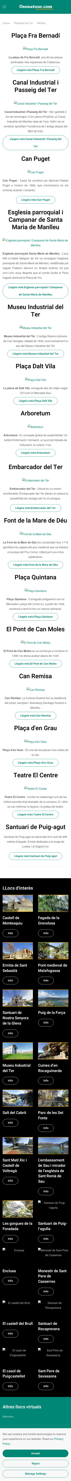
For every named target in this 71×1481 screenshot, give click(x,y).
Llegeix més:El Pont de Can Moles (36, 664)
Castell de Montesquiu (12, 920)
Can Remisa (35, 676)
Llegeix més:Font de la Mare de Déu (35, 565)
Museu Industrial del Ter (35, 311)
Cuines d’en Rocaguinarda (50, 1068)
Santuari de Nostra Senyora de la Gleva (16, 1018)
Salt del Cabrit (14, 1112)
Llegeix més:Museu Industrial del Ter (36, 354)
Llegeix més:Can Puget (35, 200)
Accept (35, 1453)
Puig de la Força (51, 1012)
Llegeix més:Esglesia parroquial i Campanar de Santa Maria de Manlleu (35, 291)
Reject (35, 1463)
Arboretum (35, 413)
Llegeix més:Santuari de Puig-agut (35, 856)
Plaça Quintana (35, 577)
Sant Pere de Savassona (48, 1373)
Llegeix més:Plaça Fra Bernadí (35, 70)
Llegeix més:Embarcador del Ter (35, 508)
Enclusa (9, 1271)
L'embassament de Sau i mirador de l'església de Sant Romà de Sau (51, 1170)
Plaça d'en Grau (35, 728)
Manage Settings (35, 1474)
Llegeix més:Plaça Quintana (35, 617)
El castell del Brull (18, 1323)
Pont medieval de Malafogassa (52, 968)
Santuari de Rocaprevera (49, 1326)
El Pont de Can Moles (35, 629)
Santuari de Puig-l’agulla (52, 1226)
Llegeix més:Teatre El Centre (35, 814)
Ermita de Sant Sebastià (15, 968)
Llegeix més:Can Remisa (35, 716)
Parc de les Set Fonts (50, 1115)
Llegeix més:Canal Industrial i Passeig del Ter (35, 142)
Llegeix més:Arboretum (35, 453)
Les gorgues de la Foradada (17, 1226)
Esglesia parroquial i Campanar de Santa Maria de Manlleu (35, 220)
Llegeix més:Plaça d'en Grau (35, 763)
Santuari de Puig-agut (35, 827)
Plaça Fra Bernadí (35, 35)
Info (10, 933)
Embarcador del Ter (36, 467)
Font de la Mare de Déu (35, 520)
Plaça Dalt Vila (35, 366)
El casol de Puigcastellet (14, 1373)
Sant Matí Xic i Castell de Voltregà (15, 1165)
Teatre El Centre (35, 775)
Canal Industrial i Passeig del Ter (36, 86)
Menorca (8, 1417)
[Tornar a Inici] (35, 7)
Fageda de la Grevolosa (48, 920)
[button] (4, 7)
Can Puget (35, 158)
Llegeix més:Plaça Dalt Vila (35, 401)
